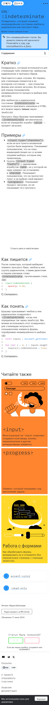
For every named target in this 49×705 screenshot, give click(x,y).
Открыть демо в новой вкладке (24, 248)
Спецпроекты (8, 678)
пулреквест (24, 648)
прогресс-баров (28, 73)
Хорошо (41, 698)
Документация (9, 691)
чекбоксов (40, 70)
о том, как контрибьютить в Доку (18, 44)
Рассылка (6, 663)
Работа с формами (22, 545)
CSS (4, 11)
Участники (7, 681)
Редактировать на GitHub (17, 611)
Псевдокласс (8, 67)
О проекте (7, 675)
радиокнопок (8, 73)
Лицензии (6, 687)
